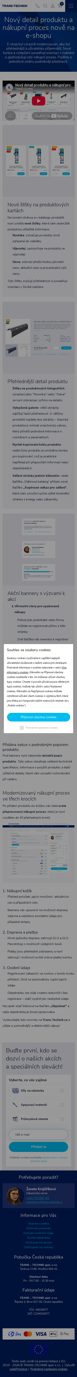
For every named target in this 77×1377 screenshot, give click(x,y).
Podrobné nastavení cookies (42, 728)
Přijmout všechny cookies (38, 717)
